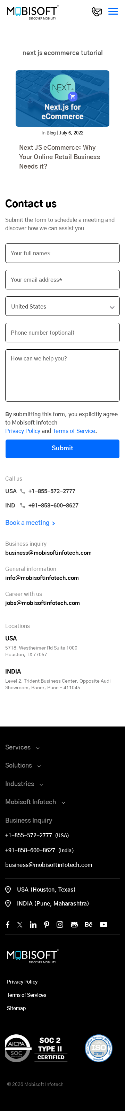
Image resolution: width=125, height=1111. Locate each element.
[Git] (74, 924)
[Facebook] (7, 924)
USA (40, 491)
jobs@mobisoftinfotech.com (42, 603)
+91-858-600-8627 (31, 850)
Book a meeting (27, 523)
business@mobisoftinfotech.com (48, 553)
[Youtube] (103, 924)
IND (41, 505)
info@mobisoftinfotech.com (42, 578)
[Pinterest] (46, 924)
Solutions (18, 766)
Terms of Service (74, 431)
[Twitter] (20, 924)
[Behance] (88, 924)
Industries (19, 784)
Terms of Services (26, 995)
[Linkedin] (33, 924)
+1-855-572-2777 (30, 835)
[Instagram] (60, 924)
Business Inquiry (28, 821)
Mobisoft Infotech (30, 802)
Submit (62, 448)
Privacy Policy (22, 431)
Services (18, 748)
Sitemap (16, 1008)
